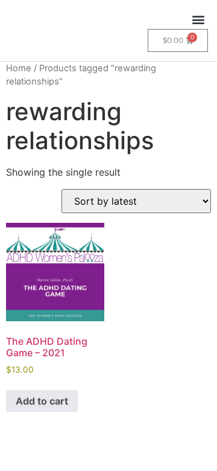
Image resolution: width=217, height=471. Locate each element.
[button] (198, 19)
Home (18, 68)
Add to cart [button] (42, 401)
